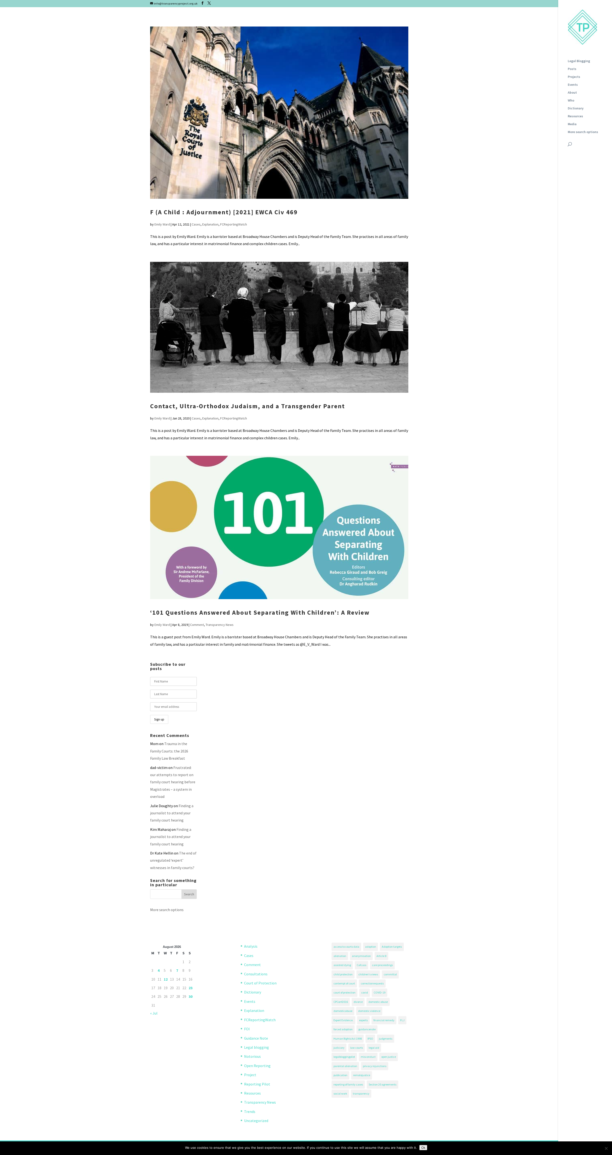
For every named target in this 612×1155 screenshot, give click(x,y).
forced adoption (343, 1029)
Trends (249, 1111)
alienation (339, 956)
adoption (370, 946)
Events (573, 85)
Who (571, 100)
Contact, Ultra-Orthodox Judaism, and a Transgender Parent (247, 406)
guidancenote (367, 1029)
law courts (356, 1047)
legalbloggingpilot (344, 1056)
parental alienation (345, 1066)
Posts (572, 69)
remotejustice (361, 1075)
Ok (423, 1148)
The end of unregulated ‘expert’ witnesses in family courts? (173, 860)
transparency (361, 1093)
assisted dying (342, 965)
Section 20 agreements (382, 1084)
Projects (574, 77)
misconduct (368, 1056)
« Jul (154, 1013)
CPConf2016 (340, 1002)
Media (572, 124)
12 (166, 979)
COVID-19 (379, 992)
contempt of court (344, 983)
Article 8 (381, 956)
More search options (583, 132)
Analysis (250, 946)
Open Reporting (257, 1065)
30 (190, 996)
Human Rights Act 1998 (347, 1038)
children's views (368, 974)
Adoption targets (392, 946)
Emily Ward (162, 224)
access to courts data (346, 946)
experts (363, 1020)
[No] (606, 1148)
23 (190, 987)
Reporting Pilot (257, 1084)
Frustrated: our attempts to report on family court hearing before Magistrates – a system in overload (172, 782)
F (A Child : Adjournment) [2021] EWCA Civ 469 (224, 212)
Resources (575, 116)
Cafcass (361, 965)
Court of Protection (260, 983)
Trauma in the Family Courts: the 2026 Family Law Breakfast (169, 751)
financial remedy (383, 1020)
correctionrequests (372, 983)
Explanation (210, 224)
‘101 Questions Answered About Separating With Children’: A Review (260, 612)
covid (364, 992)
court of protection (344, 992)
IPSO (370, 1038)
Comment (197, 625)
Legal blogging (256, 1047)
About (572, 93)
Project (250, 1074)
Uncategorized (256, 1120)
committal (390, 974)
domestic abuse (378, 1002)
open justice (388, 1056)
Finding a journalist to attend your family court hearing (171, 813)
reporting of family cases (348, 1084)
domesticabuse (342, 1011)
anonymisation (361, 956)
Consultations (256, 974)
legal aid (374, 1047)
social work (340, 1093)
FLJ (402, 1020)
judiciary (338, 1047)
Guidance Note (256, 1038)
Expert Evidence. (343, 1020)
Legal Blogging (579, 61)
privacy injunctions (374, 1066)
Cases (196, 224)
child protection (343, 974)
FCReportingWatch (233, 224)
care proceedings (382, 965)
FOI (247, 1028)
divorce (358, 1002)
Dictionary (576, 108)
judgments (385, 1038)
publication (340, 1075)
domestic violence (369, 1011)
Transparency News (220, 625)
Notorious (252, 1056)
